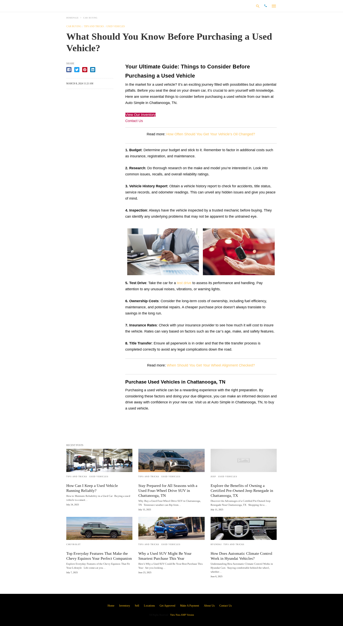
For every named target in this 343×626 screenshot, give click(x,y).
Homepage (72, 18)
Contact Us (134, 121)
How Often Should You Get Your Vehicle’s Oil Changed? (210, 134)
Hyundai (216, 544)
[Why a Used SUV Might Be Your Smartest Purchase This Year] (171, 528)
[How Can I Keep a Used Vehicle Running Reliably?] (99, 460)
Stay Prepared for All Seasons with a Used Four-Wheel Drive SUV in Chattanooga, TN (167, 490)
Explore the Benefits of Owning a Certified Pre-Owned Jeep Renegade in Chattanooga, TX (242, 490)
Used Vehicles (115, 26)
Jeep (213, 476)
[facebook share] (68, 69)
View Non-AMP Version (182, 614)
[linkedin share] (92, 69)
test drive (184, 283)
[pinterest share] (84, 69)
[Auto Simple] (91, 6)
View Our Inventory (140, 115)
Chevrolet (73, 544)
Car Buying (90, 18)
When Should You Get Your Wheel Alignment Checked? (211, 365)
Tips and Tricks (94, 26)
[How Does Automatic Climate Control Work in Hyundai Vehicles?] (244, 528)
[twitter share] (76, 69)
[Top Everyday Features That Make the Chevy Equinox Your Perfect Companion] (99, 528)
